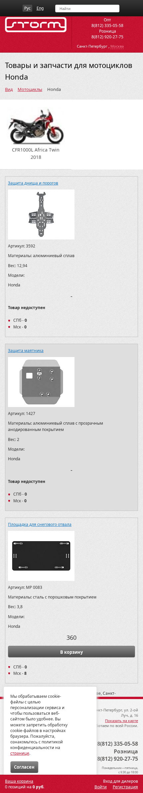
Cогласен (24, 767)
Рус (27, 8)
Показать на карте (121, 720)
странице (19, 753)
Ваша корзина (19, 781)
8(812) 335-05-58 (107, 25)
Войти (100, 787)
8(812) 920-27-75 (107, 37)
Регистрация (125, 787)
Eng (40, 8)
